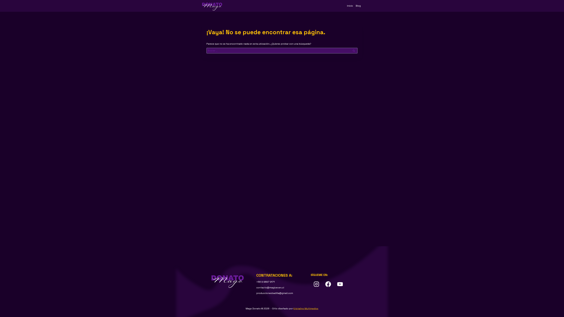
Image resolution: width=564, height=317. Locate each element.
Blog (358, 5)
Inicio (350, 5)
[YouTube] (340, 284)
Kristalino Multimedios (305, 308)
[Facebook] (328, 284)
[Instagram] (316, 284)
